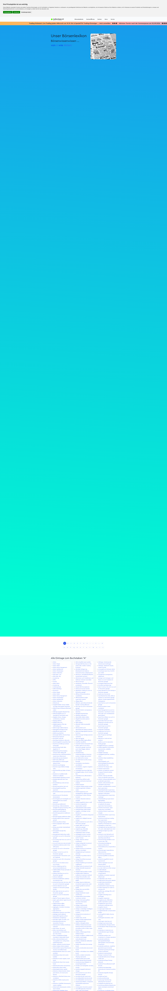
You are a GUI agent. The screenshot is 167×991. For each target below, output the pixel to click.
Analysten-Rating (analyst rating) (84, 786)
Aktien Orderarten (57, 672)
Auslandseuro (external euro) (105, 930)
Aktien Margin (56, 663)
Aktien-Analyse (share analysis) (61, 946)
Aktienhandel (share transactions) (61, 965)
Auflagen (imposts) (103, 752)
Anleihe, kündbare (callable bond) (84, 935)
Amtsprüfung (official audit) (83, 779)
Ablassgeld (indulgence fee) (60, 729)
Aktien (54, 662)
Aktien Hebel (56, 665)
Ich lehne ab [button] (16, 12)
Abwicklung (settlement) (59, 804)
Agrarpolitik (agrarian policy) (60, 915)
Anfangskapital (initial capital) (83, 807)
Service (113, 19)
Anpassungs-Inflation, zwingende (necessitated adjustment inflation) (84, 983)
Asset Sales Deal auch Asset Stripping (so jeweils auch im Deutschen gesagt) (105, 722)
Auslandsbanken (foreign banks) (106, 924)
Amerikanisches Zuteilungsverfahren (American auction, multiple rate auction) (83, 754)
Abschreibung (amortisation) (60, 758)
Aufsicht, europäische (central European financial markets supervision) (106, 772)
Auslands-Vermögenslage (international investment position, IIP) (107, 969)
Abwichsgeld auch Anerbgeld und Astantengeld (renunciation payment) (62, 800)
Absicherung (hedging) (59, 765)
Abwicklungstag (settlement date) (62, 816)
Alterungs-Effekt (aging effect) (83, 740)
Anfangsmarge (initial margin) (83, 809)
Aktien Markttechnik (58, 669)
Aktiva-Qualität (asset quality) (83, 662)
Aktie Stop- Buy (57, 676)
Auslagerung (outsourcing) (105, 923)
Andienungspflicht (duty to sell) (84, 802)
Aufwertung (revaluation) (104, 853)
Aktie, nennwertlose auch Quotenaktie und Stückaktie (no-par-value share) (61, 932)
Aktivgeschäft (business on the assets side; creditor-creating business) (83, 665)
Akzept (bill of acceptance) (82, 686)
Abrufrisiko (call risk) (58, 738)
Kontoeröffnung (90, 19)
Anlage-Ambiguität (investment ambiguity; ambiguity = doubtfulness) (84, 845)
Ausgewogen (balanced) (104, 908)
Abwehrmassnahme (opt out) (60, 786)
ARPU (54, 679)
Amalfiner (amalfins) (81, 742)
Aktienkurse (56, 702)
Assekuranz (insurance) (104, 694)
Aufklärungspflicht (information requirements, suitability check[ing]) (106, 749)
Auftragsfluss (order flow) (104, 825)
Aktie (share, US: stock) (59, 928)
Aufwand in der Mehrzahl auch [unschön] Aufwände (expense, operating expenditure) (106, 836)
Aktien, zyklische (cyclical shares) (61, 944)
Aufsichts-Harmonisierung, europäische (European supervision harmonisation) (105, 804)
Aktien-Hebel (56, 694)
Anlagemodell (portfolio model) (84, 871)
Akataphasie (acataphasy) (59, 917)
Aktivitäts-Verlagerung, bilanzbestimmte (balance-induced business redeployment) (84, 671)
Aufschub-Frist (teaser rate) (105, 766)
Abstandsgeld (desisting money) (61, 777)
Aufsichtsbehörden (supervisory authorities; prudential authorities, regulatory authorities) (107, 791)
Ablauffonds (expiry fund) (59, 731)
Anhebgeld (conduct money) (83, 834)
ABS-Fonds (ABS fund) (58, 759)
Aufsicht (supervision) (103, 768)
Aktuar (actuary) (80, 681)
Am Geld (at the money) (82, 758)
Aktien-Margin (56, 692)
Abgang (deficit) (57, 720)
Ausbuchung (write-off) (104, 866)
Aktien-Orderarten (57, 701)
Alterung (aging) (80, 738)
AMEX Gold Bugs (57, 688)
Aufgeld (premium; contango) (106, 745)
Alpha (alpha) (79, 722)
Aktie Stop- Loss (57, 674)
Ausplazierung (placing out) (105, 983)
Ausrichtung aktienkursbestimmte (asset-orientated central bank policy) (107, 987)
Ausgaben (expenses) (103, 898)
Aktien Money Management (60, 667)
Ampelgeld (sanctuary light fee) (84, 770)
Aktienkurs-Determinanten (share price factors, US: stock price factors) (61, 972)
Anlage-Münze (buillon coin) (83, 876)
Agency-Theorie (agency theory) (61, 898)
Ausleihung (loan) (102, 976)
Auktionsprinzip (57, 686)
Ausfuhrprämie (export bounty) (106, 885)
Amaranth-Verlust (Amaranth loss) (84, 743)
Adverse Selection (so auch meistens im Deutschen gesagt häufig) (61, 887)
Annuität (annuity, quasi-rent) (83, 976)
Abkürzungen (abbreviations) (60, 727)
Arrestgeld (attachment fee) (105, 683)
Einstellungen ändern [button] (26, 12)
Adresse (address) (57, 876)
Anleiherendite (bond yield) (83, 958)
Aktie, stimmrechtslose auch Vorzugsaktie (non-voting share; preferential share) (61, 940)
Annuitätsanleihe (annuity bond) (84, 978)
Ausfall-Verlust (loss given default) (107, 880)
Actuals (55, 681)
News (106, 19)
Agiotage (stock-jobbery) (59, 914)
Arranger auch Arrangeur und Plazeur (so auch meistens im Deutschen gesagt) (105, 679)
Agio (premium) (57, 910)
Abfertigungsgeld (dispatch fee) (61, 711)
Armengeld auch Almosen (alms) (106, 669)
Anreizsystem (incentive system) (84, 987)
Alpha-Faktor (56, 683)
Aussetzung (56, 678)
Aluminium (55, 690)
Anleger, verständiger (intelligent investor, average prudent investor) (84, 910)
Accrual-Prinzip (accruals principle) (62, 843)
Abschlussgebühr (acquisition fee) (62, 742)
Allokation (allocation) (81, 715)
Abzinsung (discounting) (59, 821)
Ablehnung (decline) (58, 733)
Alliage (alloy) (79, 701)
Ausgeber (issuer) (102, 907)
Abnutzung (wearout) (58, 736)
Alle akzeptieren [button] (7, 12)
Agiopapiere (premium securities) (61, 912)
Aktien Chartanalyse (58, 670)
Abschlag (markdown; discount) (61, 740)
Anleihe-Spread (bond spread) (83, 960)
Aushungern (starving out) (105, 921)
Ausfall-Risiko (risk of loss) (104, 878)
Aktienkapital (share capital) (60, 969)
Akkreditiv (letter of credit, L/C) (61, 919)
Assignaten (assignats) (104, 729)
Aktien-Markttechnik (58, 699)
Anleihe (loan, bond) (81, 917)
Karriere (100, 19)
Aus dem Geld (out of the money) (106, 868)
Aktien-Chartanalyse (58, 697)
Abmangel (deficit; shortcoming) (61, 734)
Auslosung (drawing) (103, 978)
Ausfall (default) (102, 869)
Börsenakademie (79, 19)
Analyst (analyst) (80, 784)
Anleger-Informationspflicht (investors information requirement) (83, 901)
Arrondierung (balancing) (104, 685)
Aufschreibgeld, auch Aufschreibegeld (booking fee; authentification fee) (106, 763)
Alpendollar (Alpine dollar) (82, 717)
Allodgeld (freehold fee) (82, 713)
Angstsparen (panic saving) (83, 832)
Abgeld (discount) (57, 722)
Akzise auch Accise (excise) (83, 688)
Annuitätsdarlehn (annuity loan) (84, 979)
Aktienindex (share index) (59, 967)
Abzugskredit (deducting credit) (61, 834)
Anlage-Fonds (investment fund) (84, 866)
